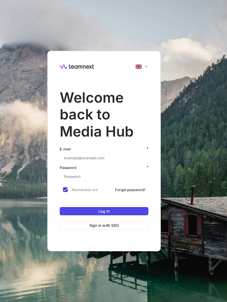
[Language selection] (141, 66)
